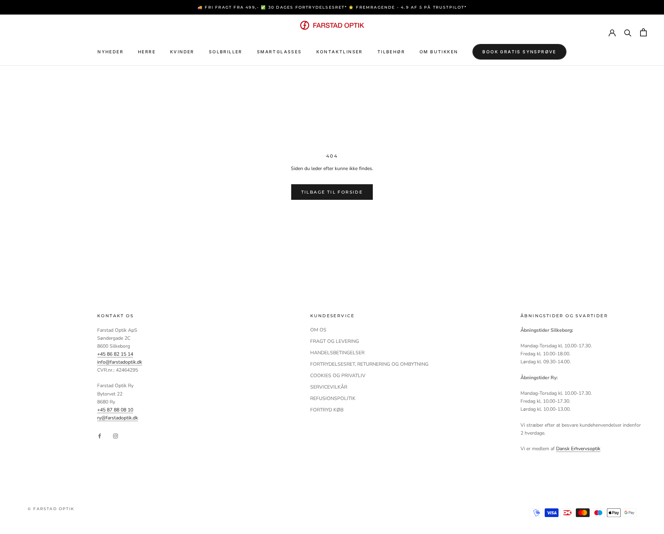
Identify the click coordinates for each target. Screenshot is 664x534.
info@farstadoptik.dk (119, 362)
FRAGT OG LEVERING (334, 341)
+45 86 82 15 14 (115, 354)
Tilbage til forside (332, 192)
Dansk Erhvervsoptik (578, 448)
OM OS (318, 330)
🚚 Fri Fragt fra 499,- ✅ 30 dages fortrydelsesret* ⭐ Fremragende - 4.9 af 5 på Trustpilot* (332, 7)
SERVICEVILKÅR (328, 387)
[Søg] (627, 32)
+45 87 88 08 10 (115, 410)
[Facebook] (99, 435)
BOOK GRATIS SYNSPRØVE (519, 51)
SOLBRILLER (225, 51)
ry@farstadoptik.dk (117, 418)
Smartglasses (279, 51)
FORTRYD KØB (326, 410)
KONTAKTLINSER (339, 51)
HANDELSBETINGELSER (337, 352)
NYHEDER (110, 51)
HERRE (147, 51)
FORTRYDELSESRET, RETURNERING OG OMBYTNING (369, 364)
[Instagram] (115, 435)
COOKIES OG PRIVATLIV (338, 375)
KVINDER (182, 51)
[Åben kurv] (643, 32)
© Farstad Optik (51, 508)
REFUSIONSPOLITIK (333, 398)
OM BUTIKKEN (438, 51)
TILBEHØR (391, 51)
